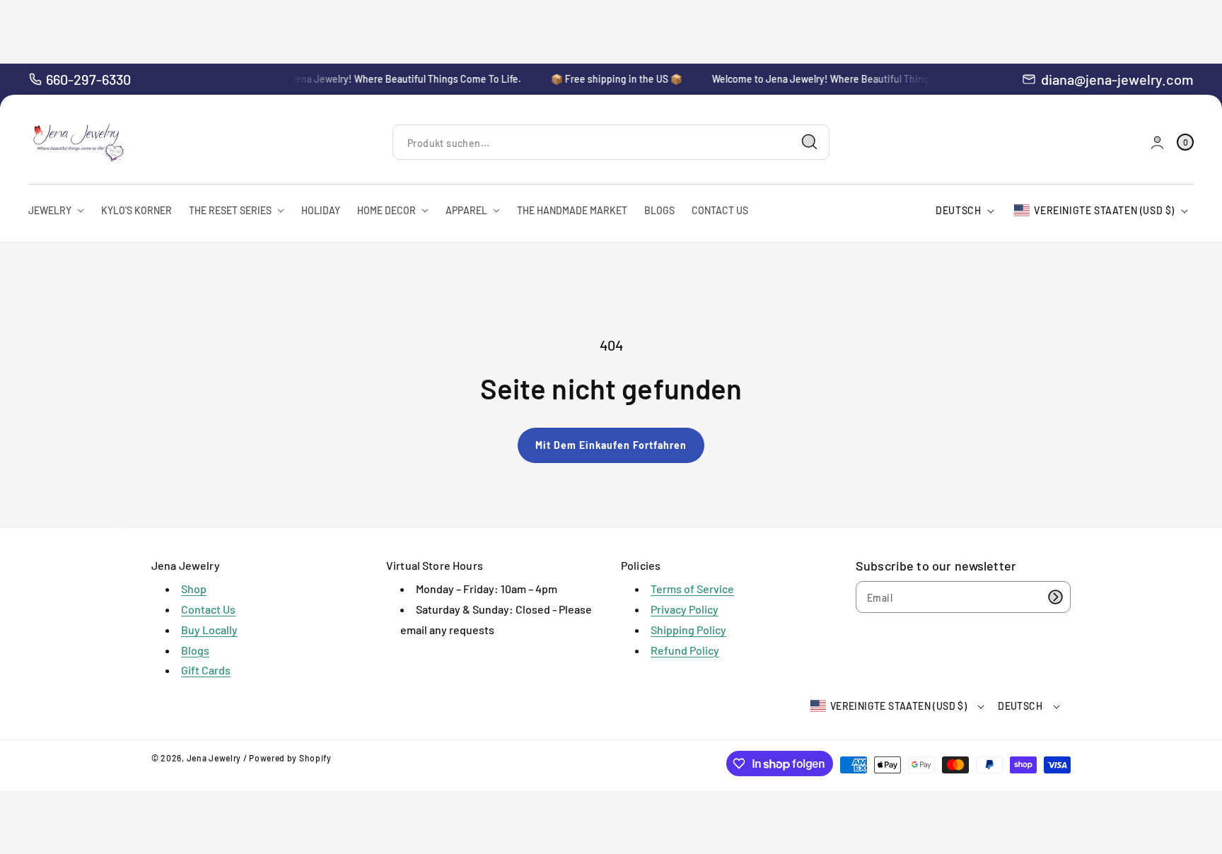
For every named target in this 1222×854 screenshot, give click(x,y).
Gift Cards (206, 670)
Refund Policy (685, 650)
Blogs (195, 650)
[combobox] (611, 142)
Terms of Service (692, 588)
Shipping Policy (688, 629)
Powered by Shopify (290, 758)
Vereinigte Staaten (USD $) (1104, 210)
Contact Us (208, 609)
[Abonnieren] (1055, 597)
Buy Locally (209, 629)
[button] (1185, 142)
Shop (193, 588)
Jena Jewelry (214, 758)
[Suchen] (809, 142)
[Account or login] (1157, 142)
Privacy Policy (684, 609)
